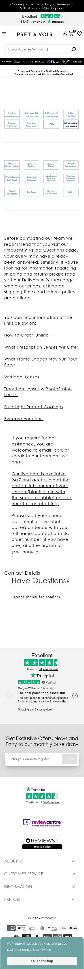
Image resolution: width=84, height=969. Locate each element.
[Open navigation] (4, 34)
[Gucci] (28, 61)
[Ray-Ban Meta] (52, 62)
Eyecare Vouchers (23, 418)
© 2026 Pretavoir (42, 918)
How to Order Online (26, 335)
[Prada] (39, 61)
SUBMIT (69, 759)
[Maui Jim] (66, 61)
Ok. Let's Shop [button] (42, 961)
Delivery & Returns (41, 280)
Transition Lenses (22, 389)
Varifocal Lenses (21, 377)
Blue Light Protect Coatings (33, 406)
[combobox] (42, 49)
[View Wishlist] (79, 33)
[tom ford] (77, 62)
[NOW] (73, 49)
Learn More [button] (42, 949)
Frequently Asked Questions (34, 250)
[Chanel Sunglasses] (6, 62)
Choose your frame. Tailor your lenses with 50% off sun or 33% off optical (42, 6)
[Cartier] (18, 61)
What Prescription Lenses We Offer (41, 347)
